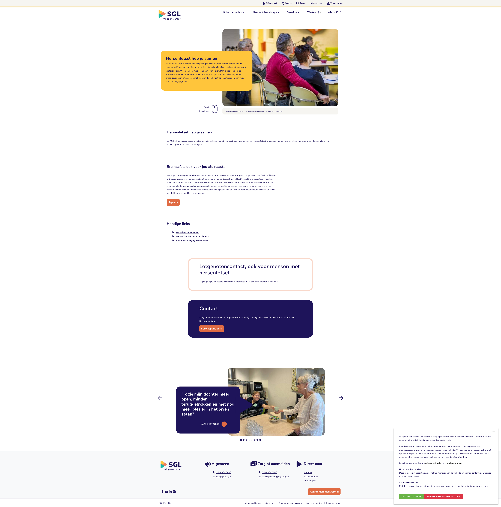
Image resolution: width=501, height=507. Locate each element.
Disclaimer (270, 503)
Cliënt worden (311, 476)
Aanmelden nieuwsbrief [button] (324, 491)
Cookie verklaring (314, 503)
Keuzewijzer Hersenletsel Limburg (192, 236)
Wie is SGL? (334, 12)
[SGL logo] (171, 15)
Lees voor (318, 3)
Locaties (308, 472)
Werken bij (313, 12)
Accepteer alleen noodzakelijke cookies (444, 496)
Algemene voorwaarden (290, 503)
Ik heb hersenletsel (234, 12)
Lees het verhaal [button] (211, 424)
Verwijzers (293, 12)
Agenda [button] (173, 202)
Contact (288, 3)
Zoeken (303, 3)
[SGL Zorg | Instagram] (174, 492)
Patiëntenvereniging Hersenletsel (192, 240)
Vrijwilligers (310, 480)
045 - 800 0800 (223, 472)
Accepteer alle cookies (411, 496)
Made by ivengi (333, 503)
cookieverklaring (454, 463)
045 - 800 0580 (269, 472)
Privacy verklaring (252, 503)
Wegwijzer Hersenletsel (187, 232)
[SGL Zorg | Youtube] (166, 492)
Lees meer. (273, 281)
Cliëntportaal (271, 3)
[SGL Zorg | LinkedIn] (170, 492)
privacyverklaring (433, 463)
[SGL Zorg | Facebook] (162, 492)
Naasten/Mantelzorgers (266, 12)
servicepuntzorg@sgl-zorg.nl (275, 476)
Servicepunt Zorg (211, 328)
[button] (241, 440)
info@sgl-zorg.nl (223, 476)
